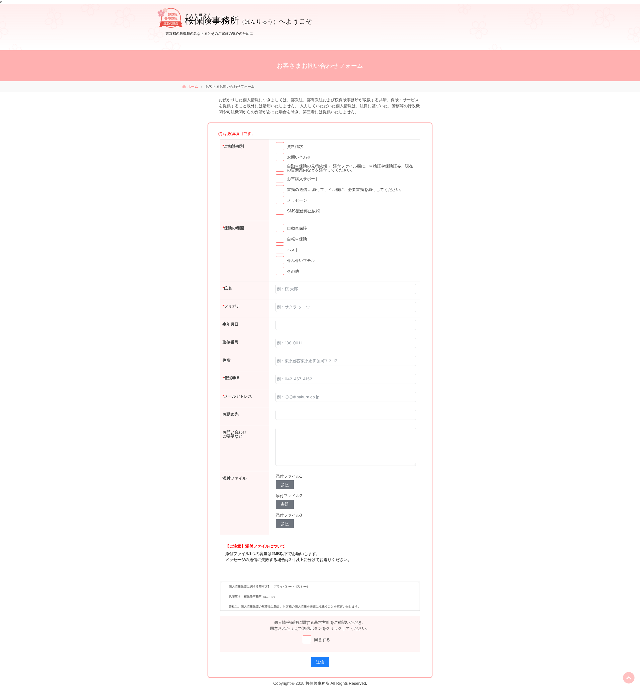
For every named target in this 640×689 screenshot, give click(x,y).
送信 (320, 662)
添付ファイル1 (289, 476)
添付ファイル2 (289, 496)
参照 (285, 485)
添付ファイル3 (289, 515)
